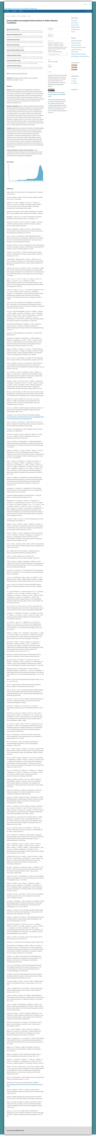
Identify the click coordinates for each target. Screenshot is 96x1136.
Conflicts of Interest (76, 49)
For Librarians (74, 83)
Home (8, 16)
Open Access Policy (76, 45)
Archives (14, 11)
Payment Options (75, 27)
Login (90, 4)
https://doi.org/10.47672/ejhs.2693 (18, 73)
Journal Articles (75, 25)
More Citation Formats (54, 54)
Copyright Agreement (76, 40)
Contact (73, 31)
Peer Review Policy (75, 43)
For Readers (74, 78)
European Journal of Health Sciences (20, 8)
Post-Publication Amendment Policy (80, 56)
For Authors (74, 81)
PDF (51, 29)
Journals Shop (74, 22)
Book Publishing (75, 29)
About (21, 11)
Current (6, 11)
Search (88, 11)
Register (85, 4)
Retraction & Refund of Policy (78, 54)
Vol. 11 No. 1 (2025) (21, 16)
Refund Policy (74, 52)
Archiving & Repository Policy (78, 47)
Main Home (74, 20)
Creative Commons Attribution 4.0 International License (56, 94)
